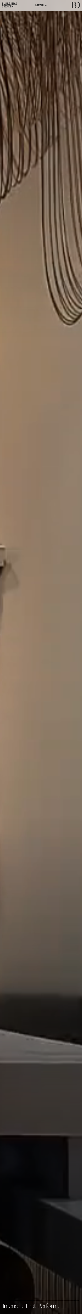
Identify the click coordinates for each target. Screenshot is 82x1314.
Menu (40, 5)
